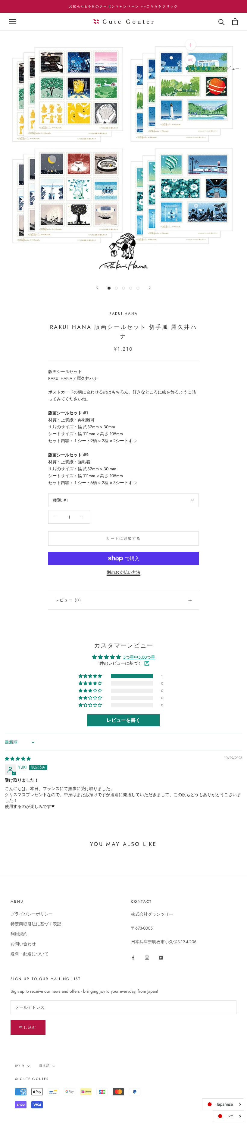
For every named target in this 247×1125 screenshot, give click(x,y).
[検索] (221, 21)
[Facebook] (133, 957)
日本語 (44, 1065)
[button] (198, 68)
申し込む (28, 1027)
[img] (18, 759)
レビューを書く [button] (123, 720)
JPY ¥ (20, 1065)
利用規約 (19, 934)
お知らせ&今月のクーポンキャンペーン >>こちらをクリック (123, 6)
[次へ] (150, 287)
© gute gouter (32, 1078)
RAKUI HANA (123, 313)
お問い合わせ (23, 944)
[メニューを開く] (12, 21)
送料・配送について (29, 954)
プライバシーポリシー (32, 914)
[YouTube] (161, 957)
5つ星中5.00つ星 (139, 657)
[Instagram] (147, 957)
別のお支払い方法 (123, 572)
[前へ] (97, 287)
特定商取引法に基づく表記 (36, 924)
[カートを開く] (235, 21)
